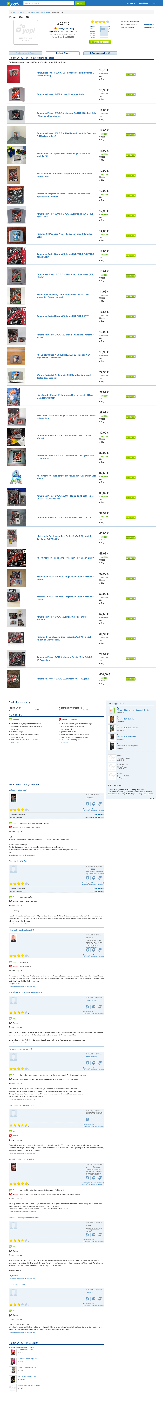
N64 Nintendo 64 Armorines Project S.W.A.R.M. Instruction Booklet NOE (64, 175)
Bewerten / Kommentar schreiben (93, 811)
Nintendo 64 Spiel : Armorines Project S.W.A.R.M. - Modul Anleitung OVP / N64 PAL (64, 537)
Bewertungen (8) (88, 1011)
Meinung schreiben (100, 41)
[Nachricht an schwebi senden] (93, 1235)
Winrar (119, 773)
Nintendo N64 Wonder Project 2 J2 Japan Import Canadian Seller (65, 235)
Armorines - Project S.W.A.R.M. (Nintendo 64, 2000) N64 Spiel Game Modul (65, 457)
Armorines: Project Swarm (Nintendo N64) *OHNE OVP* (63, 315)
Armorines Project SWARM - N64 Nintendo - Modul (60, 94)
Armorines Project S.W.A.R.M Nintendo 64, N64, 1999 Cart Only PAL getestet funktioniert (66, 114)
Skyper (119, 755)
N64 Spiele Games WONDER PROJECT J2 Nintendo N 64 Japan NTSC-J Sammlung (63, 356)
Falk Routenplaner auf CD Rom (29, 1385)
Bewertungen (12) (88, 1239)
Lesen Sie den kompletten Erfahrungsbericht (22, 855)
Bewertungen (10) (88, 1068)
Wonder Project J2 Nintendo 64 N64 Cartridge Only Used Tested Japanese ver (64, 376)
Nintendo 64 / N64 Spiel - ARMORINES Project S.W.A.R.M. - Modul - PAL (64, 155)
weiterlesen (15, 742)
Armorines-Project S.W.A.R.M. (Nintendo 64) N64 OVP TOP (64, 517)
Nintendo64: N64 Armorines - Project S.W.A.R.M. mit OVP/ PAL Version (66, 578)
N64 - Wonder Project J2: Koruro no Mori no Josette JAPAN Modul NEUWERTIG (65, 396)
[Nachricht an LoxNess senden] (93, 804)
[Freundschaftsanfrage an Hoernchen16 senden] (87, 1007)
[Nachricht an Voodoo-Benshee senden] (93, 1178)
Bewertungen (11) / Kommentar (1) (93, 883)
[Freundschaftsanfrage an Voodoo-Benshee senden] (87, 1178)
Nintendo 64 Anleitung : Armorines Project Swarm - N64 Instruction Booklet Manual (63, 296)
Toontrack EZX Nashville (125, 719)
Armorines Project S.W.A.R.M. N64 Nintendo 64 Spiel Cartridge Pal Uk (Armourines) (66, 134)
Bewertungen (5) (88, 809)
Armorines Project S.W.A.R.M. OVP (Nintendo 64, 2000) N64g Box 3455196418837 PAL (65, 497)
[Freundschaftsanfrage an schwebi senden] (87, 1235)
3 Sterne (92, 31)
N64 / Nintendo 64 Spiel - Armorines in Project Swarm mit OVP (66, 557)
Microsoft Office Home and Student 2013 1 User (133, 710)
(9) (100, 53)
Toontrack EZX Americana (27, 1367)
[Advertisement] (56, 763)
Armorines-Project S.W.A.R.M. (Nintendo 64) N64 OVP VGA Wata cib (64, 437)
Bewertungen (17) (88, 955)
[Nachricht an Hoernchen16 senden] (93, 1007)
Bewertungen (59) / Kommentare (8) (93, 1183)
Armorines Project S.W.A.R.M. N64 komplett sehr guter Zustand (62, 618)
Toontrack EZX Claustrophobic (127, 746)
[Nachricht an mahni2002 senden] (93, 878)
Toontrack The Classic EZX (27, 1350)
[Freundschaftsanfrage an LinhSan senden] (87, 1299)
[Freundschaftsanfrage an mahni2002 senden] (87, 878)
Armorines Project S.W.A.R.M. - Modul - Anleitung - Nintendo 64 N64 (65, 336)
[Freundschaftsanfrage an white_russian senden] (87, 1063)
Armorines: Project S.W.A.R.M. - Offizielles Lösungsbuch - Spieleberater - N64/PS (64, 195)
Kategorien (130, 3)
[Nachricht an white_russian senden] (93, 1063)
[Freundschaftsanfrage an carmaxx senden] (87, 950)
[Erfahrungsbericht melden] (100, 804)
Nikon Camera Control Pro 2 (27, 1376)
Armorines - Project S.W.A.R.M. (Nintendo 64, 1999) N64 (63, 678)
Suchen (80, 3)
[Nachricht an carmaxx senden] (93, 950)
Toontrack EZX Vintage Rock (28, 1359)
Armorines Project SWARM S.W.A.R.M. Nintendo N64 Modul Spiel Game (65, 215)
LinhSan (89, 1292)
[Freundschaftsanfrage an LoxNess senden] (87, 804)
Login (154, 3)
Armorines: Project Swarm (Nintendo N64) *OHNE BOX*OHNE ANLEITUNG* (65, 255)
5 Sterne (92, 27)
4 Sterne (92, 29)
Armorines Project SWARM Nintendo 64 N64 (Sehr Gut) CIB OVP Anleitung (64, 658)
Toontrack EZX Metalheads (126, 737)
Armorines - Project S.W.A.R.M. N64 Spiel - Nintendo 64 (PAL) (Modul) (65, 276)
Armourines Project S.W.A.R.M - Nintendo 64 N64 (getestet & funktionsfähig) (65, 74)
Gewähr (150, 794)
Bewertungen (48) (88, 1124)
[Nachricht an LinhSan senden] (93, 1299)
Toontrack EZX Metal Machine (127, 728)
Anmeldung (143, 3)
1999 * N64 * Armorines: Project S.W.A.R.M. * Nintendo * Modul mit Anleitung (66, 417)
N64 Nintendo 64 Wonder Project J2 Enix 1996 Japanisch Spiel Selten (66, 477)
